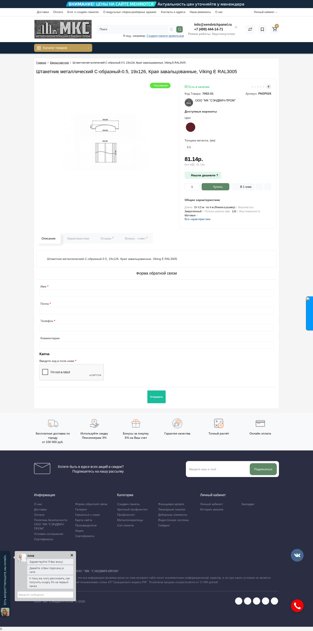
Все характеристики (197, 219)
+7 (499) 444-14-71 (208, 29)
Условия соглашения (48, 534)
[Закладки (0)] (262, 29)
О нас (219, 12)
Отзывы (107, 238)
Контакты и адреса (173, 12)
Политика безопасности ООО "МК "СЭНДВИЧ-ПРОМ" (50, 524)
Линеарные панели (171, 509)
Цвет (188, 118)
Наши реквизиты (200, 12)
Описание (49, 238)
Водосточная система (173, 520)
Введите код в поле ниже (56, 361)
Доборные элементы (172, 514)
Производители (86, 525)
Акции (79, 530)
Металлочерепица (130, 520)
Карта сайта (83, 520)
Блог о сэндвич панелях (83, 12)
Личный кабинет (211, 504)
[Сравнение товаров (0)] (250, 29)
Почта (44, 303)
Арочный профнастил (132, 509)
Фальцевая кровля (171, 504)
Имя (43, 286)
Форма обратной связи (91, 504)
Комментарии (50, 338)
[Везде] (171, 29)
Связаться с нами (87, 514)
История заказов (211, 509)
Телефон (46, 321)
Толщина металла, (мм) (200, 140)
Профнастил (126, 514)
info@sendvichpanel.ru (212, 24)
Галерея (81, 509)
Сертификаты (43, 539)
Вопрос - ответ (136, 238)
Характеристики (78, 238)
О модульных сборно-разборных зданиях (129, 12)
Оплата (58, 12)
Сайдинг (164, 525)
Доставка (43, 12)
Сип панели (125, 525)
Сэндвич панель (128, 504)
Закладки (247, 504)
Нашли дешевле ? (204, 175)
